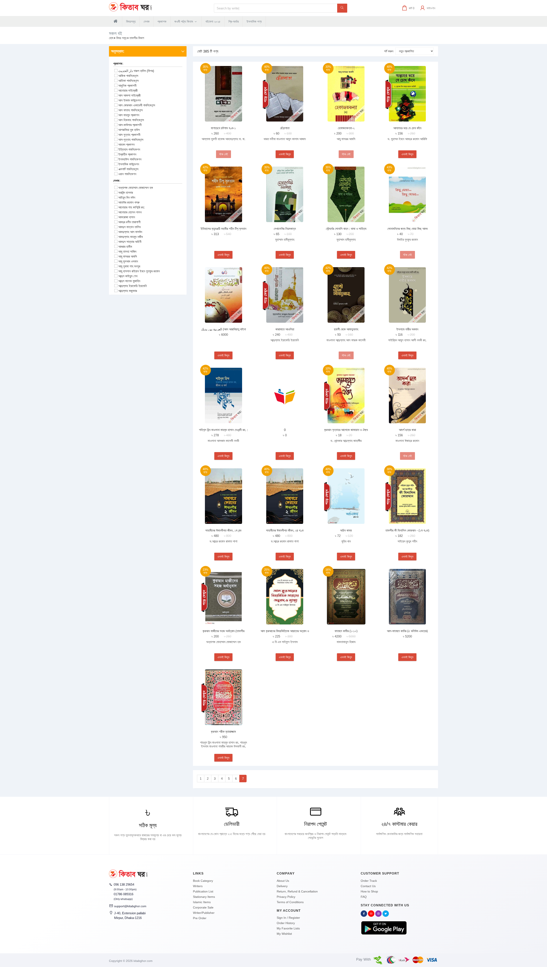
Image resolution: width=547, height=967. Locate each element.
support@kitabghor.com (130, 906)
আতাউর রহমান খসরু (129, 202)
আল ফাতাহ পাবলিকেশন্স (130, 110)
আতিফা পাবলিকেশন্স (128, 80)
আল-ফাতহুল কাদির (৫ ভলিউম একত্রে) (407, 631)
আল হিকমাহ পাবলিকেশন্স (131, 120)
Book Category (203, 880)
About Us (283, 880)
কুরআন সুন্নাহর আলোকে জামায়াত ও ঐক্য (346, 430)
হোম (111, 38)
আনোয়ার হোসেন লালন (130, 212)
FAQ (364, 896)
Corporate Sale (203, 907)
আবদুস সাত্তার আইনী (129, 241)
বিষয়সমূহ (131, 21)
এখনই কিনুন (285, 154)
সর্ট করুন (388, 51)
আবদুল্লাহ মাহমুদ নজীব (130, 237)
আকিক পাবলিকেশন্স (128, 76)
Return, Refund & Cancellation (297, 891)
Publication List (203, 891)
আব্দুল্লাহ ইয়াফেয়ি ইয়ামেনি (132, 286)
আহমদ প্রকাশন (126, 144)
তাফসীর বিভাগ (136, 38)
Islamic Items (202, 902)
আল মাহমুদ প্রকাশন (128, 115)
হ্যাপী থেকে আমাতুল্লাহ (346, 329)
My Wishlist (284, 933)
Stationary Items (204, 896)
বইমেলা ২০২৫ (213, 21)
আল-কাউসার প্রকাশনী (130, 125)
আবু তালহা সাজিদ (127, 251)
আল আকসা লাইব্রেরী (129, 95)
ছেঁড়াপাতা (285, 128)
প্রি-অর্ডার (233, 21)
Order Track (369, 880)
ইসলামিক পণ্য (254, 21)
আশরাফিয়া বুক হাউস (129, 130)
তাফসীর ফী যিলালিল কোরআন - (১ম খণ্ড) (407, 530)
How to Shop (369, 891)
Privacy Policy (286, 896)
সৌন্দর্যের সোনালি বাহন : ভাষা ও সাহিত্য (346, 228)
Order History (286, 923)
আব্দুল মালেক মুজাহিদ (129, 281)
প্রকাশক (161, 21)
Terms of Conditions (290, 902)
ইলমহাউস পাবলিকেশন (129, 159)
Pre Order (199, 918)
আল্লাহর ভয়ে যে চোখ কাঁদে (407, 128)
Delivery (282, 886)
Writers (198, 886)
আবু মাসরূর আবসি (127, 256)
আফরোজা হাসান (126, 217)
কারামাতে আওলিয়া (284, 329)
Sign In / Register (288, 917)
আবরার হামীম (125, 246)
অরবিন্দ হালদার (125, 192)
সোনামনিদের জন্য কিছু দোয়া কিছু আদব (407, 228)
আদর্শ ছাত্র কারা (407, 430)
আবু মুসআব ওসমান (128, 261)
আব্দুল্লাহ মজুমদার (127, 291)
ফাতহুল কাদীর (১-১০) (346, 631)
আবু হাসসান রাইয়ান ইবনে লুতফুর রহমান (139, 271)
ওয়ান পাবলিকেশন (127, 174)
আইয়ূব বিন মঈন (126, 197)
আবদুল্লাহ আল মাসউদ (130, 232)
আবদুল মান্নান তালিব (129, 227)
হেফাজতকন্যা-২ (346, 128)
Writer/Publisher (204, 912)
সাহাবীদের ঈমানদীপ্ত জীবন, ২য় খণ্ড (285, 530)
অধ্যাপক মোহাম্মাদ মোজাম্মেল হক (135, 187)
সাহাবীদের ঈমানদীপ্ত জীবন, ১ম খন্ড (223, 530)
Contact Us (368, 886)
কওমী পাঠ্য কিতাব (184, 21)
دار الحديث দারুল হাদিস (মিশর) (136, 71)
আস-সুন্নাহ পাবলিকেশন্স (130, 139)
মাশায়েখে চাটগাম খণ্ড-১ (223, 128)
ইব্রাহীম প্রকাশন (127, 154)
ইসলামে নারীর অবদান (407, 329)
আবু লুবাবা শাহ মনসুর (129, 266)
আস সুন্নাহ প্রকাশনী (129, 134)
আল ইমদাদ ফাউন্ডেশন (129, 100)
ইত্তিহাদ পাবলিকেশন (129, 149)
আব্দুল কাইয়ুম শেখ (127, 276)
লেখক (147, 21)
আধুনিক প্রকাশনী (127, 85)
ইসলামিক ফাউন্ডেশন (128, 164)
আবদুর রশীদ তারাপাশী (129, 222)
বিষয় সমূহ (121, 38)
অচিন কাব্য (346, 530)
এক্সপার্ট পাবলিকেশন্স (128, 169)
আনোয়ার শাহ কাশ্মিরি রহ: (131, 207)
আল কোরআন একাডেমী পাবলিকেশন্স (136, 105)
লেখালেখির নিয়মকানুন (285, 228)
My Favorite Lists (288, 928)
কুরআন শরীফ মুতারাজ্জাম (223, 731)
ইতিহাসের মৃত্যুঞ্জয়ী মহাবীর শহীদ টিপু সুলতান (223, 228)
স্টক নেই (223, 154)
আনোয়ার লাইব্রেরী (128, 90)
